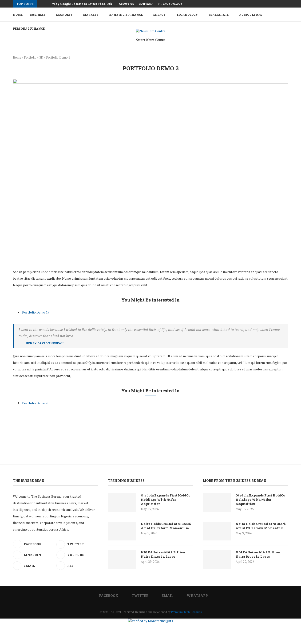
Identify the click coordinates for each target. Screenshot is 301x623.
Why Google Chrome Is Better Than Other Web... (88, 4)
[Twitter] (276, 4)
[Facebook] (270, 4)
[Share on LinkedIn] (155, 424)
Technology (187, 14)
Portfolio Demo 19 (35, 312)
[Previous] (41, 4)
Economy (64, 14)
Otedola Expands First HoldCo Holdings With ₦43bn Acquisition (165, 499)
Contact (146, 3)
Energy (159, 14)
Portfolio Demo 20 (35, 403)
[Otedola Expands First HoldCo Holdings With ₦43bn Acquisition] (122, 502)
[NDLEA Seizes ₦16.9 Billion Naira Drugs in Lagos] (122, 559)
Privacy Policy (170, 3)
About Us (126, 3)
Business (38, 14)
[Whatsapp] (287, 4)
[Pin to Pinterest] (150, 424)
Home (18, 14)
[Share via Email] (169, 424)
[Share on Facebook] (140, 424)
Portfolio (30, 57)
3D (41, 57)
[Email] (281, 4)
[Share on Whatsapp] (159, 424)
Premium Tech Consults (186, 612)
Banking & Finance (126, 14)
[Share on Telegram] (164, 424)
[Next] (47, 4)
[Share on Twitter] (145, 424)
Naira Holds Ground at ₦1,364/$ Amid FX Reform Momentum (166, 526)
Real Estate (219, 14)
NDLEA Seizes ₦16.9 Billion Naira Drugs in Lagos (163, 554)
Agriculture (250, 14)
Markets (91, 14)
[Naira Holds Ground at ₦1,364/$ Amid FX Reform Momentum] (122, 531)
